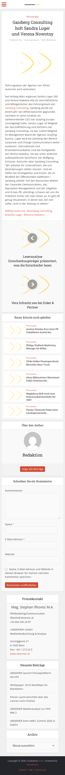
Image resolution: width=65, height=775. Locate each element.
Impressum (40, 769)
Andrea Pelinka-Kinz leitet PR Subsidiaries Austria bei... (42, 330)
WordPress (32, 764)
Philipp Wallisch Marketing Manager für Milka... (40, 347)
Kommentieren (32, 40)
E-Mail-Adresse (15, 539)
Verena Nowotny (34, 214)
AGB (30, 769)
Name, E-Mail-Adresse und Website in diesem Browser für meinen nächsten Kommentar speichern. (29, 573)
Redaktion (51, 40)
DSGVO (23, 769)
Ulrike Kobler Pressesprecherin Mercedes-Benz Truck (42, 363)
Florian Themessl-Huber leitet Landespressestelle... (42, 411)
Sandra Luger (14, 214)
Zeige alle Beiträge (32, 469)
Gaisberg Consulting (17, 108)
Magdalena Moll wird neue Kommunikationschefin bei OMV (40, 396)
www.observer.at (20, 653)
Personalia (33, 16)
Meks (41, 760)
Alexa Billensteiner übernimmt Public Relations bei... (42, 379)
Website (9, 554)
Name (9, 524)
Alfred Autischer (16, 211)
